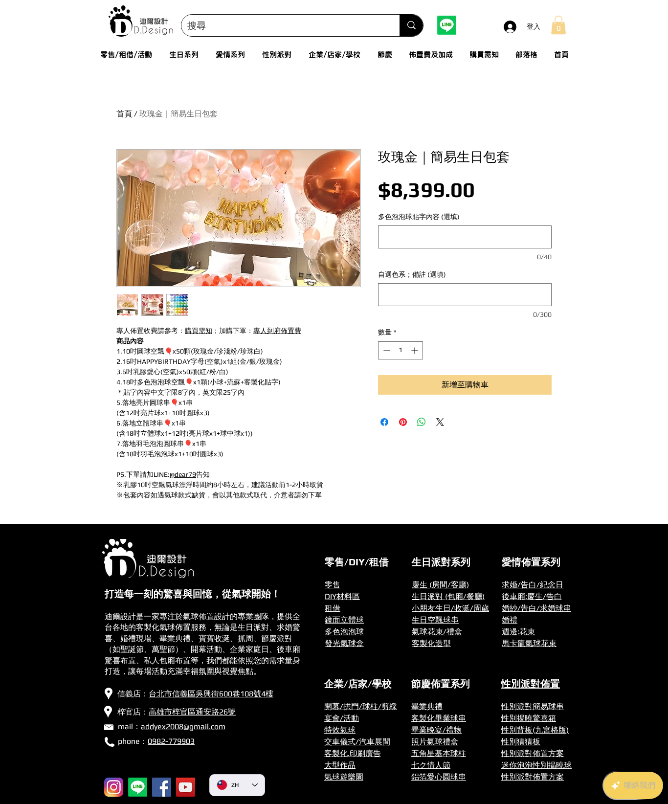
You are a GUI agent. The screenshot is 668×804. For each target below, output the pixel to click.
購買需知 (198, 331)
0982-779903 (171, 741)
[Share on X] (440, 422)
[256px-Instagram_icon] (113, 787)
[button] (558, 25)
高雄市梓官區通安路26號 (192, 711)
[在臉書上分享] (384, 422)
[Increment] (415, 350)
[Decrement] (385, 350)
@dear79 (183, 474)
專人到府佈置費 (277, 331)
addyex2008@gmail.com (183, 726)
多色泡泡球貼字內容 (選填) (419, 217)
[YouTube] (185, 787)
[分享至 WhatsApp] (421, 422)
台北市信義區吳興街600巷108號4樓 (211, 693)
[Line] (446, 25)
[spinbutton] (400, 350)
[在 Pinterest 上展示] (403, 422)
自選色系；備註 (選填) (412, 274)
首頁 (124, 113)
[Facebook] (161, 787)
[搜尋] (411, 25)
